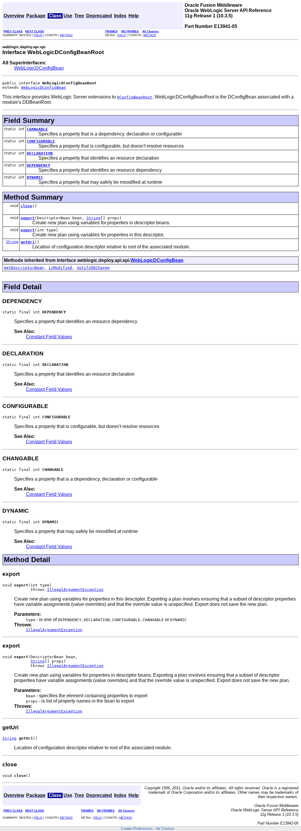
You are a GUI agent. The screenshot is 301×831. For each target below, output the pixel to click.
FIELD (38, 35)
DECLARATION (40, 153)
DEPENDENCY (38, 165)
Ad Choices (165, 829)
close (26, 206)
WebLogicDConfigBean (39, 68)
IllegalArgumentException (75, 589)
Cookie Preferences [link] (137, 829)
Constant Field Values (49, 336)
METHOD (66, 35)
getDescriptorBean (24, 267)
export (28, 218)
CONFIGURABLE (41, 141)
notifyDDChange (93, 267)
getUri (28, 242)
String (93, 218)
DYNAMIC (35, 177)
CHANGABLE (37, 129)
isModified (60, 267)
